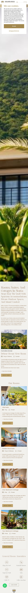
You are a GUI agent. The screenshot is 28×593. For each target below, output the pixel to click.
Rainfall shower (21, 564)
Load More (14, 583)
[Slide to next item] (17, 347)
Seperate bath (7, 571)
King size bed (7, 564)
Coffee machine (21, 579)
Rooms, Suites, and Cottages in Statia (13, 289)
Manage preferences (14, 31)
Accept (14, 26)
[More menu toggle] (25, 2)
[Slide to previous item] (10, 347)
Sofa (21, 571)
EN (17, 2)
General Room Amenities (14, 555)
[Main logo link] (8, 2)
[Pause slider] (14, 347)
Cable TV (6, 579)
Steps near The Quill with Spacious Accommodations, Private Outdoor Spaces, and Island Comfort (14, 297)
